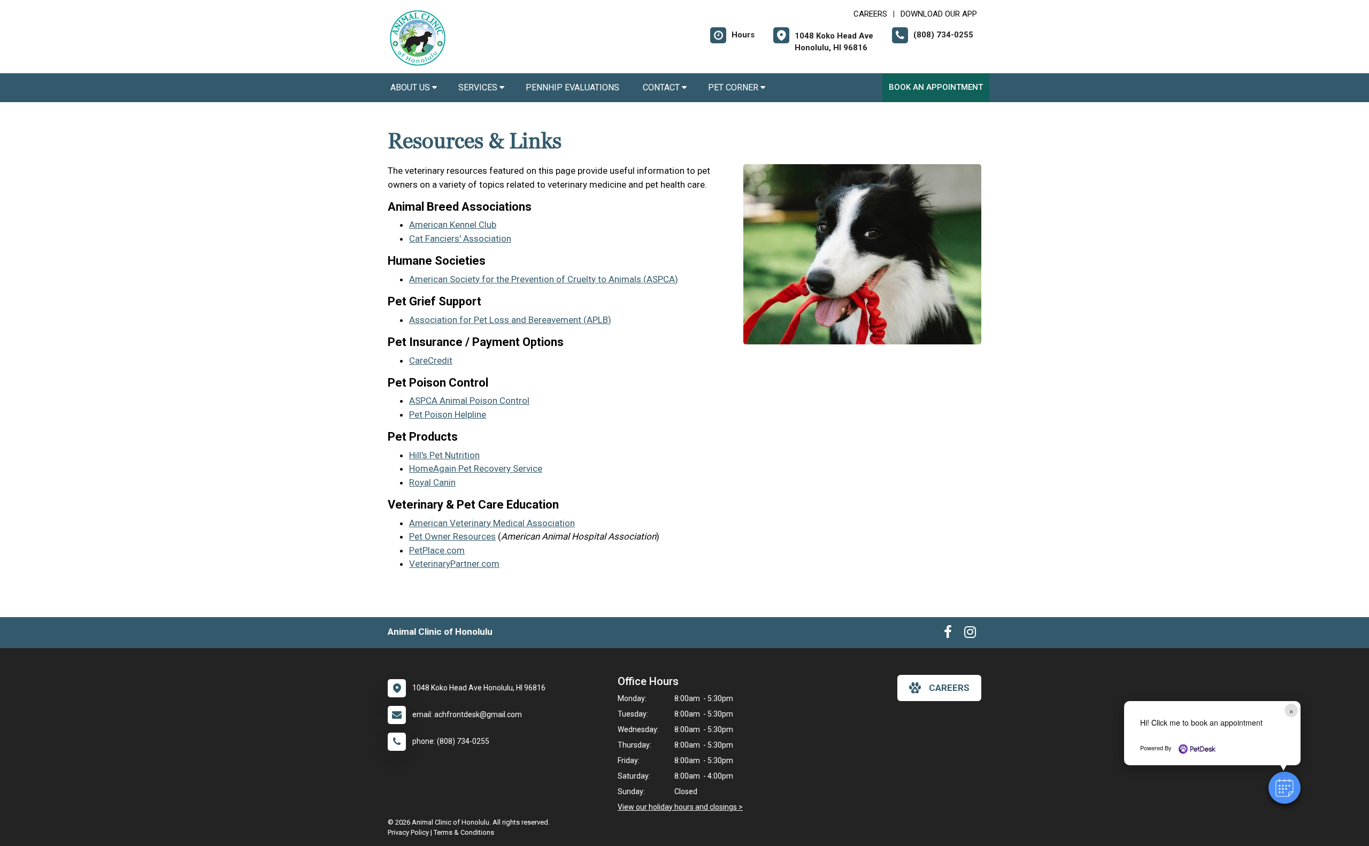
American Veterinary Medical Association (492, 523)
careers (949, 687)
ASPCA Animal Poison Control (469, 400)
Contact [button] (662, 87)
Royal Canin (432, 482)
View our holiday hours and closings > (680, 807)
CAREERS (870, 14)
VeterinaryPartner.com (454, 563)
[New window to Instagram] (970, 634)
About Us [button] (411, 87)
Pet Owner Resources (452, 536)
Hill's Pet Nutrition (444, 455)
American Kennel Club (452, 224)
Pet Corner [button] (734, 87)
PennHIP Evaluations (573, 87)
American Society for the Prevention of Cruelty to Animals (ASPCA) (543, 279)
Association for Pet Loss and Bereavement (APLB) (510, 319)
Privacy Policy (408, 832)
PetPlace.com (437, 550)
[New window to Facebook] (948, 634)
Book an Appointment (936, 87)
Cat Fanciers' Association (460, 238)
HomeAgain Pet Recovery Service (475, 468)
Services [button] (478, 87)
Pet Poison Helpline (447, 414)
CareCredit (430, 360)
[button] (1284, 788)
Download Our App (939, 14)
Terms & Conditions (464, 832)
